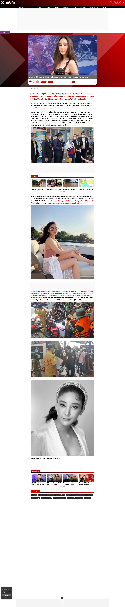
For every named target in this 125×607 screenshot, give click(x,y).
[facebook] (111, 2)
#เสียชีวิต (40, 495)
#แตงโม (55, 495)
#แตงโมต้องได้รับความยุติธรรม (75, 498)
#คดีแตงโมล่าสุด (35, 498)
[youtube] (117, 2)
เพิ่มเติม (3, 592)
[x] (114, 2)
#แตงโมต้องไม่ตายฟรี (46, 498)
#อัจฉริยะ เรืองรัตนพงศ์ (72, 495)
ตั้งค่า (6, 597)
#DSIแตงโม (87, 498)
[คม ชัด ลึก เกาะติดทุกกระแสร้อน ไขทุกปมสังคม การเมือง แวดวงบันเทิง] (62, 3)
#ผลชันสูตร (61, 495)
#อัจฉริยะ (34, 495)
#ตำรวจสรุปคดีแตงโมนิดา (60, 498)
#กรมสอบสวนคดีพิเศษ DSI (86, 495)
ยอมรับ (6, 595)
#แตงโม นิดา (48, 495)
